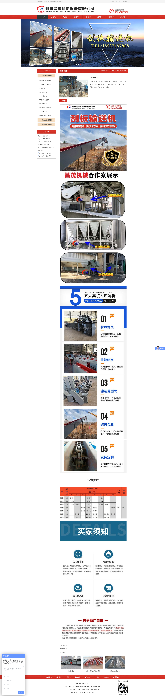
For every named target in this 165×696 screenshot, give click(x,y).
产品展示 (65, 17)
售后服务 (111, 17)
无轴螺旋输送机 (115, 671)
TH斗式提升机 (43, 96)
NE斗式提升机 (43, 92)
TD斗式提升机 (43, 104)
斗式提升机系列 (47, 75)
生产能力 (99, 17)
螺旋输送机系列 (47, 120)
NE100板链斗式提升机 (45, 107)
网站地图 (125, 1)
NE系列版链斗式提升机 (45, 80)
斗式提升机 (42, 88)
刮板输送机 (63, 646)
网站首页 (42, 17)
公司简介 (112, 1)
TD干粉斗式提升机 (44, 100)
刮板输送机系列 (47, 124)
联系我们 (118, 1)
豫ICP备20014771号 (82, 692)
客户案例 (88, 17)
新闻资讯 (76, 17)
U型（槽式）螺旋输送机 (93, 671)
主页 (107, 71)
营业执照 (91, 692)
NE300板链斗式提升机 (45, 115)
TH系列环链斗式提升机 (45, 84)
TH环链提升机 (43, 111)
